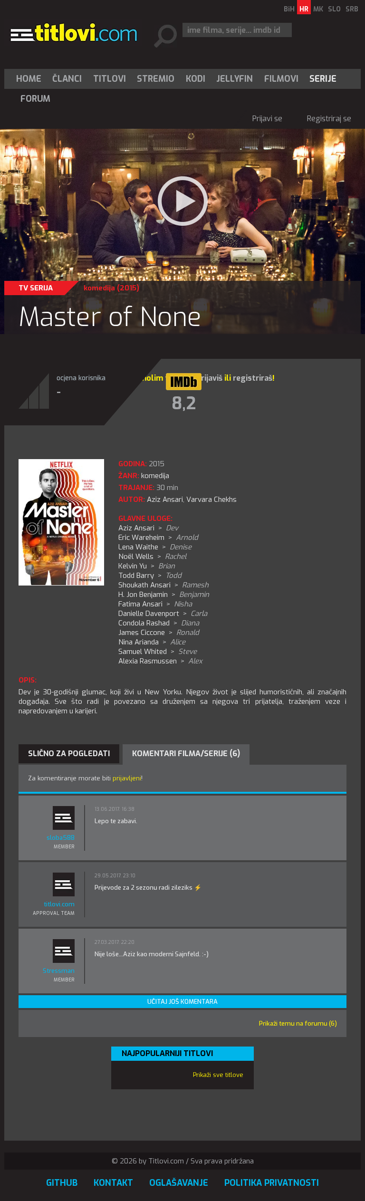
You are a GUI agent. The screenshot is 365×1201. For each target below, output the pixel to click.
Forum (35, 99)
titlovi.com (59, 904)
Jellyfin (234, 79)
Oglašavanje (178, 1183)
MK (318, 9)
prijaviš (209, 378)
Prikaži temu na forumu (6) (298, 1023)
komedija (99, 288)
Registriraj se (329, 119)
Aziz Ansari (165, 499)
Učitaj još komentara (182, 1002)
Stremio (155, 79)
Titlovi (109, 79)
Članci (67, 79)
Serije (322, 79)
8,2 (184, 403)
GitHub (61, 1183)
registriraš (252, 378)
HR (303, 9)
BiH (289, 9)
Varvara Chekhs (211, 499)
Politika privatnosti (271, 1183)
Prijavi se (267, 119)
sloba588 (61, 838)
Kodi (195, 79)
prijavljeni (127, 778)
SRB (352, 9)
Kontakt (113, 1183)
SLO (334, 9)
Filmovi (281, 79)
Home (28, 79)
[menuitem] (31, 79)
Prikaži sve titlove (218, 1075)
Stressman (59, 971)
